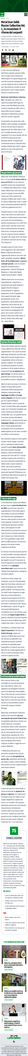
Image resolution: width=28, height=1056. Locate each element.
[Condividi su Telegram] (12, 50)
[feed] (14, 1041)
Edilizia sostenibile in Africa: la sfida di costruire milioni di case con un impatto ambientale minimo (13, 994)
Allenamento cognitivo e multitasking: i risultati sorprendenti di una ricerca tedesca (13, 1024)
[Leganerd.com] (2, 14)
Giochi (7, 18)
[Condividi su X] (6, 50)
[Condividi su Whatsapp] (9, 50)
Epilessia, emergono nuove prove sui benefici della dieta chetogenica (13, 965)
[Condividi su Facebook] (2, 50)
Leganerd (3, 18)
